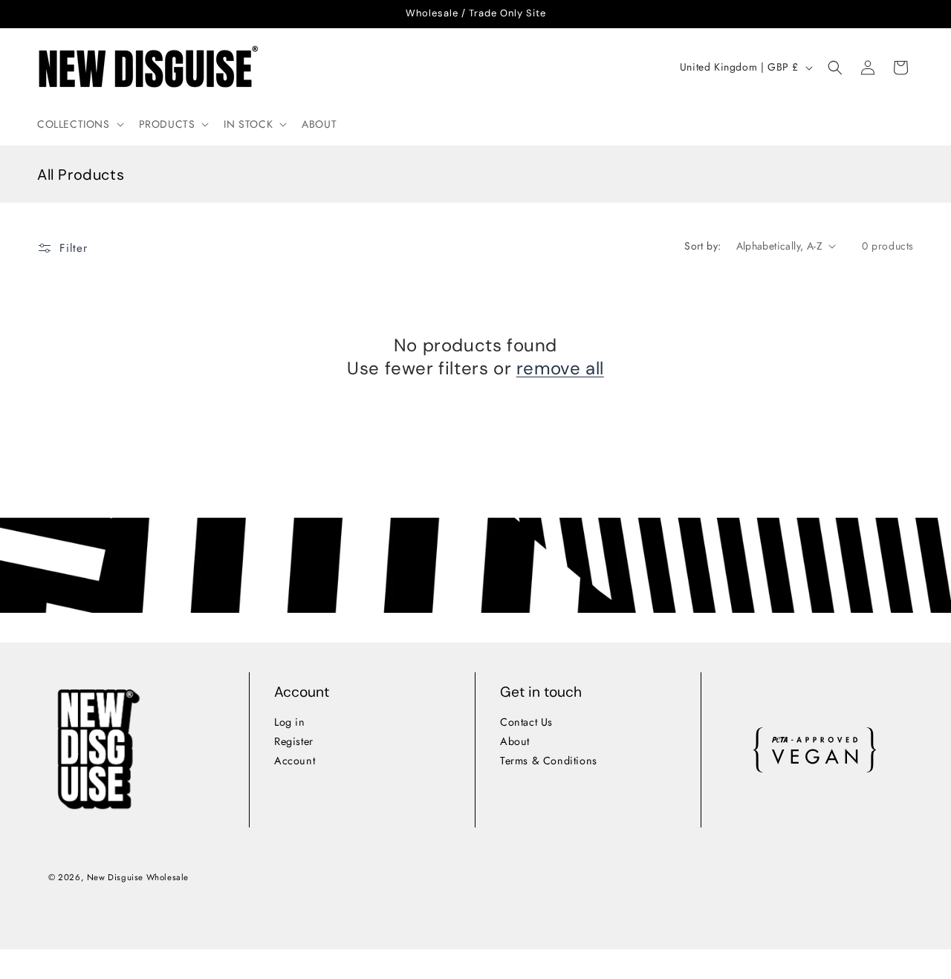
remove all (560, 368)
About (515, 741)
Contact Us (526, 722)
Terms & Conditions (548, 760)
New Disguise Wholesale (137, 877)
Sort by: (702, 245)
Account (294, 760)
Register (294, 741)
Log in (289, 722)
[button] (79, 124)
